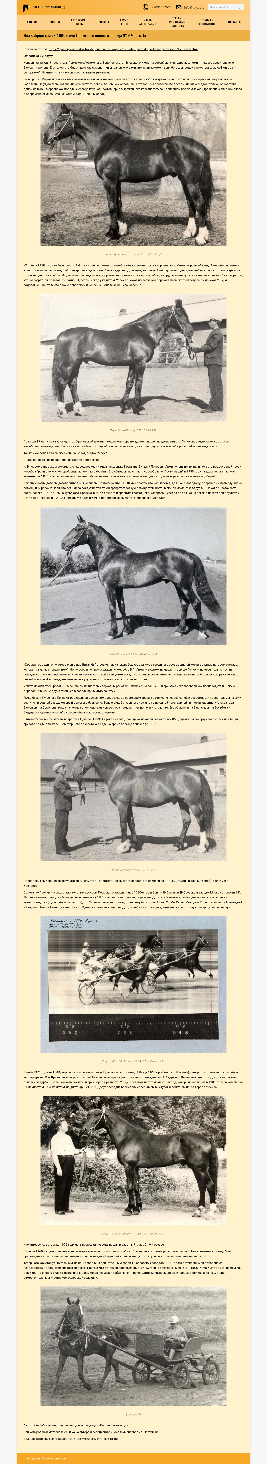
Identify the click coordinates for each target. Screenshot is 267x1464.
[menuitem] (31, 22)
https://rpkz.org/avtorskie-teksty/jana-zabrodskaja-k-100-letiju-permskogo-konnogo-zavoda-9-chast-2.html (123, 49)
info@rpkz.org (194, 7)
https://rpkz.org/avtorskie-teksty (96, 1439)
